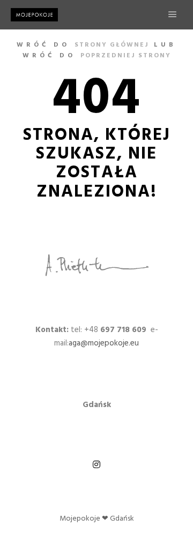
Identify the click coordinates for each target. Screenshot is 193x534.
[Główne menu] (172, 14)
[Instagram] (96, 464)
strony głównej (112, 45)
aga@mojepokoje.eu (104, 343)
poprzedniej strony (125, 55)
